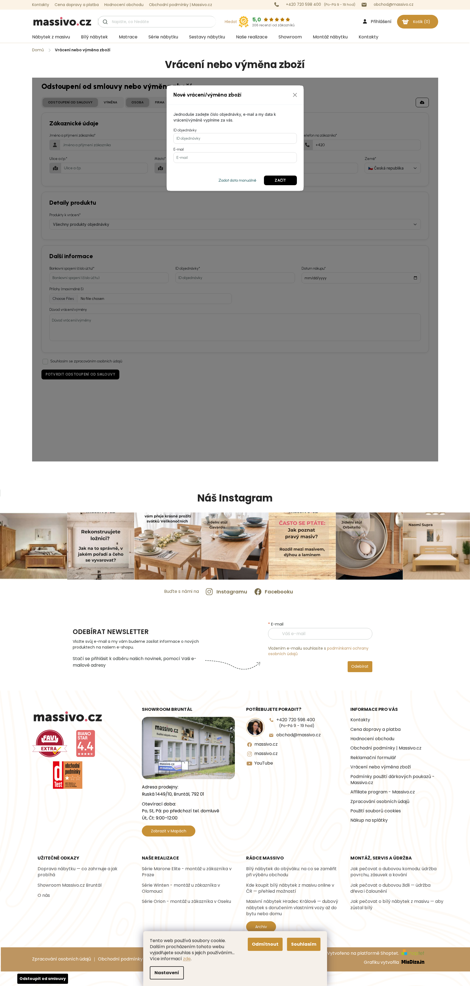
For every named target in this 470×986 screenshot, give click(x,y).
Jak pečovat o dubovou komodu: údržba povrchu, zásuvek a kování (393, 872)
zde (187, 959)
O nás (44, 895)
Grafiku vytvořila (382, 962)
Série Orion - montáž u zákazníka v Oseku (186, 901)
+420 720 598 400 (295, 722)
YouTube (263, 763)
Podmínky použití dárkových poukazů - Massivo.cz (392, 780)
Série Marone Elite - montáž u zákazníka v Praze (187, 872)
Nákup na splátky (369, 820)
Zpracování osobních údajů (379, 802)
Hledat (231, 21)
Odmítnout (265, 944)
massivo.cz (266, 744)
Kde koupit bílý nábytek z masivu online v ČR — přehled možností (290, 888)
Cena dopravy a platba (77, 4)
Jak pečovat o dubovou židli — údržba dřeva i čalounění (390, 888)
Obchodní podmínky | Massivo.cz (180, 4)
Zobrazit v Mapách (168, 831)
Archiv (261, 926)
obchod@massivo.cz (298, 735)
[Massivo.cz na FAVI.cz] (50, 743)
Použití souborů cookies (375, 811)
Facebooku (279, 591)
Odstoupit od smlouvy (42, 978)
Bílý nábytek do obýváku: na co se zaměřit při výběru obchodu (291, 872)
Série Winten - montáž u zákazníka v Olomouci (181, 888)
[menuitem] (51, 37)
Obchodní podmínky (120, 959)
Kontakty (40, 4)
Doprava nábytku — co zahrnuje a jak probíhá (77, 872)
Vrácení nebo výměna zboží (380, 767)
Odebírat (359, 666)
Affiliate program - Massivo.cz (382, 792)
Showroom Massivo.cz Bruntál (70, 885)
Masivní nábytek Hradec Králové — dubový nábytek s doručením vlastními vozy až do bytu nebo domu (292, 907)
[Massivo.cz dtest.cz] (68, 775)
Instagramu (231, 591)
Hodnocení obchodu (123, 4)
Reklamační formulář (373, 758)
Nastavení (166, 973)
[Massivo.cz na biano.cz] (85, 743)
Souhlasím (303, 944)
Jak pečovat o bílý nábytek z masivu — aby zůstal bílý (396, 904)
